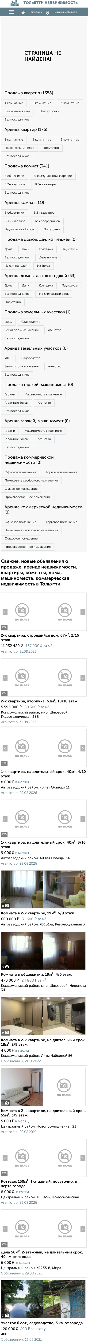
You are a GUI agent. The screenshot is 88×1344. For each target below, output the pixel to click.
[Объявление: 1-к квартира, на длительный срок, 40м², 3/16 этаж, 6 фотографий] (22, 838)
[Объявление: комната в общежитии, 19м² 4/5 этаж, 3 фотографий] (43, 970)
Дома (8, 249)
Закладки (35, 12)
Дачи (25, 249)
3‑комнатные (70, 103)
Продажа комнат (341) (26, 166)
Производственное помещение (28, 497)
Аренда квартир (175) (25, 130)
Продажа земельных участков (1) (37, 312)
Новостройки (49, 111)
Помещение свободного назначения (31, 480)
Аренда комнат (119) (25, 203)
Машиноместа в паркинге (43, 394)
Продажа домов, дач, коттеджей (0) (40, 239)
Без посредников (17, 119)
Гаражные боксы (16, 402)
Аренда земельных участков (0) (36, 348)
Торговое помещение (61, 472)
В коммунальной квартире (53, 176)
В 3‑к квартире (45, 184)
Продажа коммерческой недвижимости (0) (29, 460)
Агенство (54, 330)
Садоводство (30, 322)
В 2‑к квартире (15, 184)
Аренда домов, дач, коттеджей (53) (39, 276)
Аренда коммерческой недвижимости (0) (43, 509)
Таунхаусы (70, 249)
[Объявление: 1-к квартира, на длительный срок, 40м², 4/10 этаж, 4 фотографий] (22, 767)
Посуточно (51, 147)
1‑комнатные (14, 103)
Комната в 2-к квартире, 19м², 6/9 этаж (37, 913)
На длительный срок (19, 147)
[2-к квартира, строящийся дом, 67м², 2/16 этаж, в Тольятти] (22, 631)
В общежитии (14, 176)
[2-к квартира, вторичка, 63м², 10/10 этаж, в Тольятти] (22, 696)
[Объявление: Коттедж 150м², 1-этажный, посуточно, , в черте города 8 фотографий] (22, 1177)
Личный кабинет (64, 12)
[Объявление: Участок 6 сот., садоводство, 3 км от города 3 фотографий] (43, 1318)
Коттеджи (46, 249)
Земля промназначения (21, 330)
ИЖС (8, 322)
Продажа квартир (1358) (28, 93)
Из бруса (43, 265)
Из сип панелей (16, 265)
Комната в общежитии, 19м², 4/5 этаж (36, 975)
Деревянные (48, 257)
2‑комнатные (42, 103)
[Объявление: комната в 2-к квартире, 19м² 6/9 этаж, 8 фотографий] (43, 908)
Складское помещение (21, 488)
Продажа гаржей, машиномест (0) (38, 385)
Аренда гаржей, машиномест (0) (37, 421)
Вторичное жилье (17, 111)
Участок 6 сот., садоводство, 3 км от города (42, 1323)
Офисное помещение (20, 472)
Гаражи (10, 394)
